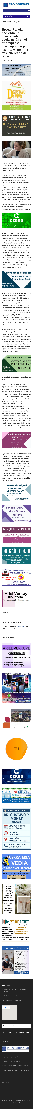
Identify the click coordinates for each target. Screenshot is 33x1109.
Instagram (5, 1041)
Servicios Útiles (8, 16)
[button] (28, 10)
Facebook (4, 1037)
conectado (20, 626)
